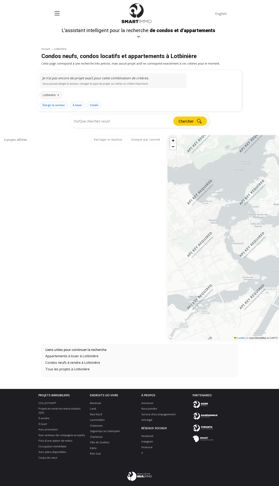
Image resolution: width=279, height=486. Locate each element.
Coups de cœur (47, 457)
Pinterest (146, 447)
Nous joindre (149, 408)
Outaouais (96, 425)
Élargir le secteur (53, 105)
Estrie (93, 448)
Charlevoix (96, 437)
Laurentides (97, 420)
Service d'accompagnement (158, 414)
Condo (94, 105)
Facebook (147, 436)
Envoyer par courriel (145, 139)
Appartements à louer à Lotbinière (71, 356)
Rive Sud (95, 453)
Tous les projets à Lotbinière (67, 369)
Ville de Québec (100, 442)
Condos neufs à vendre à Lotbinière (72, 362)
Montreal (95, 403)
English (221, 13)
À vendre (43, 418)
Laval (93, 408)
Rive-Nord (96, 414)
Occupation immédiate (52, 446)
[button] (173, 141)
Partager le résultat (108, 139)
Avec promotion (48, 429)
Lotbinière (60, 49)
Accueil (45, 49)
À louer (77, 105)
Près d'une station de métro (55, 440)
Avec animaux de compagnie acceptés (61, 435)
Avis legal (146, 420)
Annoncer (147, 403)
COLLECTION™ (47, 403)
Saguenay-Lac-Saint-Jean (105, 431)
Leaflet (241, 337)
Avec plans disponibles (52, 452)
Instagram (147, 441)
